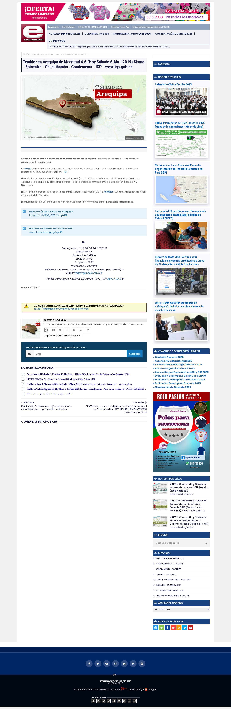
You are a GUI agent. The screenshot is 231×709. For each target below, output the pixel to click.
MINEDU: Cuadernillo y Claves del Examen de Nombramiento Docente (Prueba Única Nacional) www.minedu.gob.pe (189, 522)
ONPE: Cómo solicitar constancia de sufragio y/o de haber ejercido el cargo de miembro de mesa (179, 306)
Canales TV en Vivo (120, 27)
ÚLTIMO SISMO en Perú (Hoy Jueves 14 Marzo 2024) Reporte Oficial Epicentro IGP (61, 379)
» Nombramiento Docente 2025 (172, 387)
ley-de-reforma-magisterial (170, 590)
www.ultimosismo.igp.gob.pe (44, 232)
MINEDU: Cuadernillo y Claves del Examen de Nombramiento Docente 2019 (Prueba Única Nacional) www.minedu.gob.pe (188, 505)
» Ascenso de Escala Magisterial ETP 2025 (177, 364)
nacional (55, 54)
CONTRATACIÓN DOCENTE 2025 (173, 33)
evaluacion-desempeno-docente (172, 595)
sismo (28, 168)
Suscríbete (53, 27)
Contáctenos (68, 27)
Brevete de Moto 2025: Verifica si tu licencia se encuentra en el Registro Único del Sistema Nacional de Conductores (179, 260)
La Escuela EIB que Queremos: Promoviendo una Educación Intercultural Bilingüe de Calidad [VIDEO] (180, 214)
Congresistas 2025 (97, 33)
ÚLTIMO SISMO (57, 41)
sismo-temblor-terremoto (74, 54)
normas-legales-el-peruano (170, 563)
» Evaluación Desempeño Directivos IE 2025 (179, 379)
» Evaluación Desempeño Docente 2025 (177, 383)
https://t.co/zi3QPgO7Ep (88, 273)
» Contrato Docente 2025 (168, 357)
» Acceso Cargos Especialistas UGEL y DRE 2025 (181, 372)
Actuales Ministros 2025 (64, 33)
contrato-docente (166, 574)
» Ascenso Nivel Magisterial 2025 (172, 360)
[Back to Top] (114, 674)
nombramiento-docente (168, 569)
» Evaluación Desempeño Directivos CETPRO (179, 375)
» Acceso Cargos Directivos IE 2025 (174, 368)
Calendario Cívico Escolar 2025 (173, 84)
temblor (108, 191)
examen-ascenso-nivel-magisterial (173, 579)
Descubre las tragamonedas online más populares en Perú (50, 394)
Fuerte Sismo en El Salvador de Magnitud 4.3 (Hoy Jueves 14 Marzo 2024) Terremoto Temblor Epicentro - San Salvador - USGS (78, 374)
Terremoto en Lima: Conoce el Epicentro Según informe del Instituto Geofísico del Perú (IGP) (179, 169)
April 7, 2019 (114, 279)
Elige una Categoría (167, 542)
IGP (65, 172)
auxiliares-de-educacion (168, 585)
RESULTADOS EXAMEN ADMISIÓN (92, 27)
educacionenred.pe (30, 287)
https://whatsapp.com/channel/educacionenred (61, 308)
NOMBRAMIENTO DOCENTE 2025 (132, 33)
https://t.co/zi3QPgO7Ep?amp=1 (47, 215)
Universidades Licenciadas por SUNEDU (151, 27)
